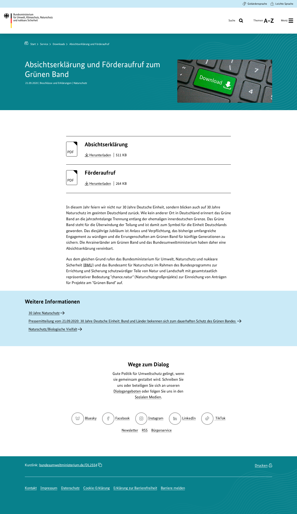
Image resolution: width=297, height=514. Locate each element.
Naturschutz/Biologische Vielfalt (53, 329)
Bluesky (90, 418)
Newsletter (130, 430)
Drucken (261, 465)
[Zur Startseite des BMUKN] (31, 20)
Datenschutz (70, 488)
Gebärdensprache (257, 3)
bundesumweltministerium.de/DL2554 (68, 465)
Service (44, 44)
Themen (258, 22)
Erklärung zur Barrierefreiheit (135, 488)
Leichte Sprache (284, 3)
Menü (284, 20)
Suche (232, 20)
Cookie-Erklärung (96, 488)
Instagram (155, 418)
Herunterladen (100, 155)
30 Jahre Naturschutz (44, 313)
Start (33, 44)
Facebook (122, 418)
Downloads (59, 44)
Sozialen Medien (148, 397)
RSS (145, 430)
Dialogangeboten (127, 391)
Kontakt (31, 488)
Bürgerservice (161, 430)
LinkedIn (189, 418)
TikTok (220, 418)
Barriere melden (173, 488)
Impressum (48, 488)
